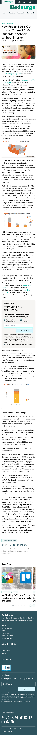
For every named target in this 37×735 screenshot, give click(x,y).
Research (30, 13)
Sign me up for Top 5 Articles (27, 320)
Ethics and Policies (7, 636)
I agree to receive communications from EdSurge (19, 344)
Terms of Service (14, 728)
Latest (4, 653)
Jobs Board (6, 659)
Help (21, 728)
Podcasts (20, 13)
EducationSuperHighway (11, 74)
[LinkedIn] (21, 545)
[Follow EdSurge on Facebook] (30, 717)
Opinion (12, 13)
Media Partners (7, 638)
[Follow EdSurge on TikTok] (21, 717)
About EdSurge (7, 628)
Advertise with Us (9, 644)
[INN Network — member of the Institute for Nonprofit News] (6, 668)
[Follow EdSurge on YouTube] (3, 721)
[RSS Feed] (3, 545)
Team (3, 631)
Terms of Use (9, 339)
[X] (18, 545)
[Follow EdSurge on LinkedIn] (25, 717)
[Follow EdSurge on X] (12, 717)
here (8, 551)
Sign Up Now (24, 330)
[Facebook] (25, 545)
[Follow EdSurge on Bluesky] (16, 717)
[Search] (34, 2)
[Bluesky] (14, 545)
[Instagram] (10, 545)
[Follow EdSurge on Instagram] (7, 717)
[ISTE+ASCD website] (21, 2)
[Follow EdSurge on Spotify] (7, 721)
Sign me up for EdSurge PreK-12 (10, 320)
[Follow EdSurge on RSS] (3, 717)
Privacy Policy (18, 339)
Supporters (5, 633)
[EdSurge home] (8, 2)
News (4, 13)
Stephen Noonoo (7, 40)
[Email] (6, 545)
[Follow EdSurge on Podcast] (12, 721)
